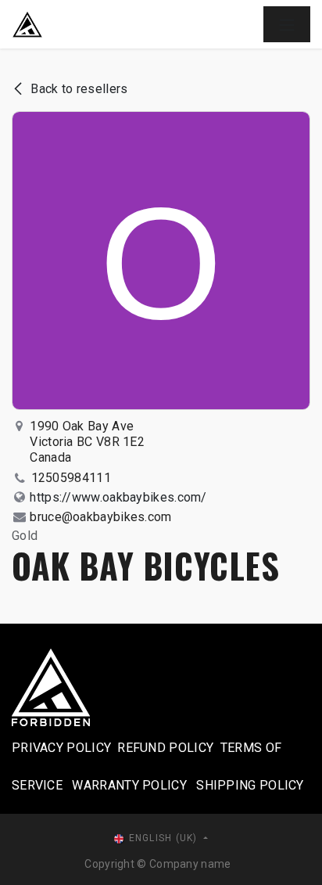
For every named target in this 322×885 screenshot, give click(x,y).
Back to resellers (78, 88)
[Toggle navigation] (286, 24)
